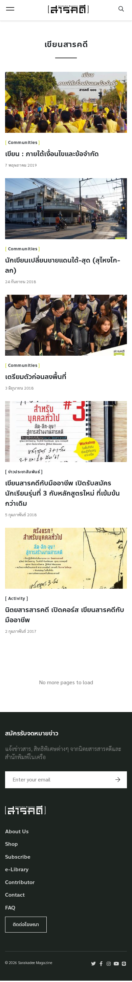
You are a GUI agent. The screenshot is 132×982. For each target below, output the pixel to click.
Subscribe (17, 857)
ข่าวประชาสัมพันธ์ (24, 472)
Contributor (20, 882)
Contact (15, 895)
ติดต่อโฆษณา (26, 924)
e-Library (17, 870)
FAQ (10, 908)
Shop (11, 844)
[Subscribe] (117, 779)
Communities (23, 143)
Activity (16, 599)
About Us (17, 832)
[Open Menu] (10, 9)
